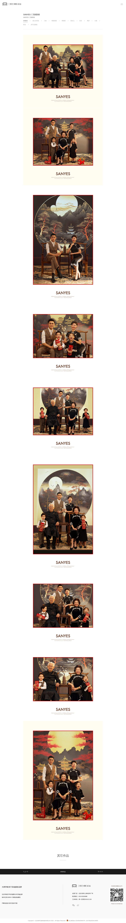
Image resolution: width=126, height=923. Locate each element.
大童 (96, 20)
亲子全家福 (34, 24)
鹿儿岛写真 (36, 20)
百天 (80, 20)
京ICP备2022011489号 (92, 920)
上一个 (26, 871)
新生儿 (72, 20)
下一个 (100, 871)
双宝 (24, 24)
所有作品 (63, 871)
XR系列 (25, 20)
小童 (45, 20)
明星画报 (54, 20)
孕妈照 (64, 20)
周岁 (88, 20)
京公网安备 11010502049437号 (76, 920)
